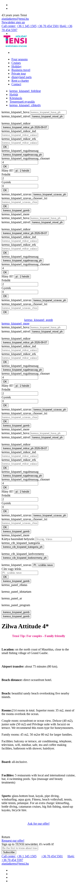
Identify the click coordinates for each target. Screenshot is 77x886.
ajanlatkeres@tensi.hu (15, 18)
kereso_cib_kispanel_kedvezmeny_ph (25, 557)
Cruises (16, 63)
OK (5, 146)
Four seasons (19, 59)
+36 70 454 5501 (48, 26)
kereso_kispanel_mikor (16, 123)
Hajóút (13, 94)
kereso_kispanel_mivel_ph (47, 116)
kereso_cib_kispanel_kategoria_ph (22, 546)
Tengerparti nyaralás (22, 101)
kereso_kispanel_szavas (16, 194)
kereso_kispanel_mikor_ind (19, 131)
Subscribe (9, 852)
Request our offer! (13, 840)
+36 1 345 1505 (27, 26)
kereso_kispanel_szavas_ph (50, 194)
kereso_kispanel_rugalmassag (20, 150)
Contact (16, 84)
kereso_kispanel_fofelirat (25, 91)
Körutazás (15, 98)
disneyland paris (21, 77)
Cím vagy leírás (11, 569)
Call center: (9, 26)
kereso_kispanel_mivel (16, 116)
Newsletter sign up (13, 22)
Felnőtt (6, 174)
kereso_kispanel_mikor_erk (19, 139)
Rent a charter (20, 80)
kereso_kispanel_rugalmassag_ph (22, 154)
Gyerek (6, 182)
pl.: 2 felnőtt (22, 170)
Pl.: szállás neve (43, 565)
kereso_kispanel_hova (15, 112)
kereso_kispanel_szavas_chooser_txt (24, 198)
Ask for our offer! (38, 823)
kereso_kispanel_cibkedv (25, 105)
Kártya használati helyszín (18, 539)
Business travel (20, 70)
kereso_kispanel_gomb (16, 210)
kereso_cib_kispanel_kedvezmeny (23, 554)
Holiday (16, 66)
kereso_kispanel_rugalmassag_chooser (26, 158)
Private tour (18, 73)
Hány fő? (7, 170)
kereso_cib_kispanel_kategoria (21, 543)
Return (6, 837)
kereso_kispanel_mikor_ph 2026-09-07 (25, 127)
